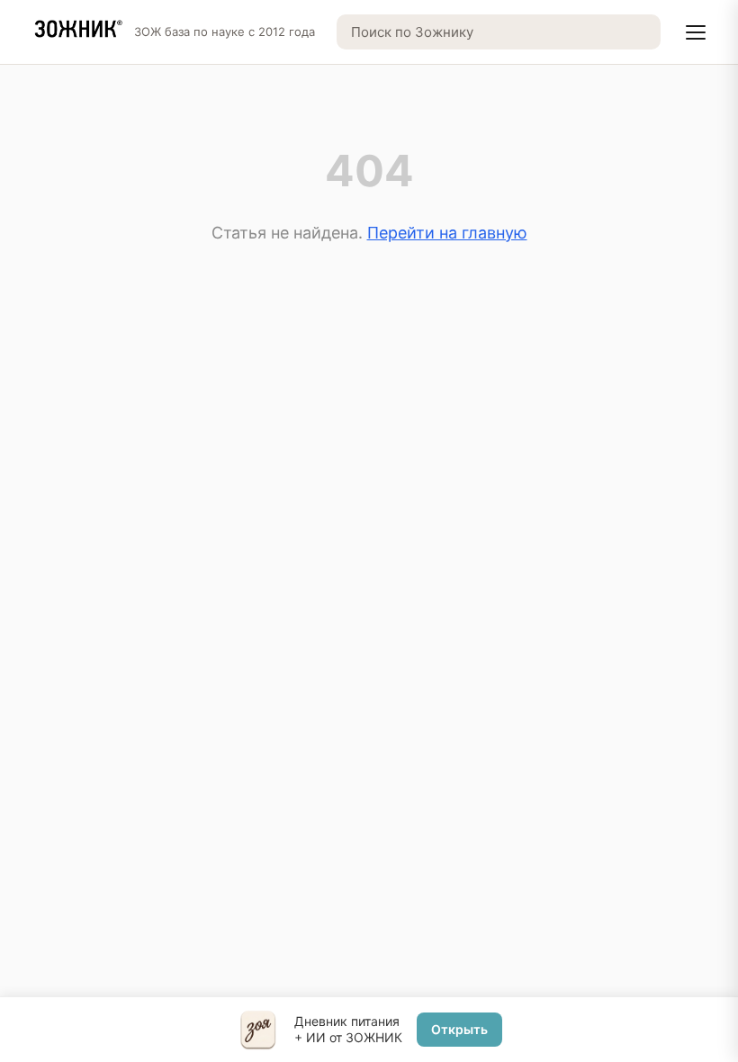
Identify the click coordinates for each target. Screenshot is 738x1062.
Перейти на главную (447, 232)
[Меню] (695, 32)
